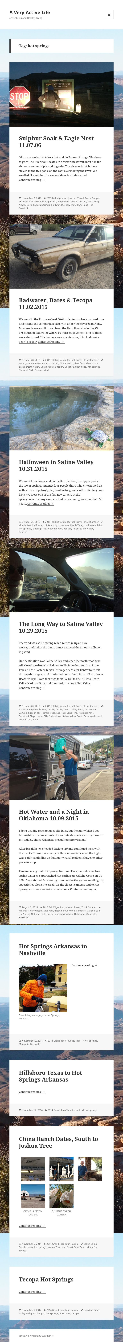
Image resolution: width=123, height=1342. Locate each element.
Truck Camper (92, 198)
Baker (86, 1243)
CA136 (51, 709)
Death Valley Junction (52, 366)
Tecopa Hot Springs (46, 1279)
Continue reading (32, 180)
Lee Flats (61, 712)
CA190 (59, 709)
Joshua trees (48, 712)
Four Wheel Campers (74, 910)
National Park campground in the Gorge (56, 880)
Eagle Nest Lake (66, 201)
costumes (64, 525)
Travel (80, 198)
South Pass (83, 716)
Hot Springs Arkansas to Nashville (53, 949)
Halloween (90, 525)
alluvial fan (25, 525)
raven (76, 528)
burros (42, 709)
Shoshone (65, 1313)
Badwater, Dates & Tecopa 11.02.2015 (56, 303)
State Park (76, 204)
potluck (67, 528)
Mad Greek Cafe (70, 1247)
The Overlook (37, 162)
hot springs (94, 201)
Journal (72, 198)
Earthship (81, 201)
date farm (79, 363)
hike (99, 525)
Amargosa (24, 363)
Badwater (36, 363)
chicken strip (50, 525)
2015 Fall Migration (56, 198)
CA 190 (54, 363)
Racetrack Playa (27, 716)
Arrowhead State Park (41, 910)
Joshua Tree (54, 1247)
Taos (85, 204)
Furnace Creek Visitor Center (57, 319)
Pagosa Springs (78, 157)
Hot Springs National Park (61, 871)
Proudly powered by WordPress (36, 1335)
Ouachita (91, 913)
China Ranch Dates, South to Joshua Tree (58, 1142)
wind (46, 370)
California (37, 525)
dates (22, 366)
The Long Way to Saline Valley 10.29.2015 (61, 627)
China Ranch (66, 363)
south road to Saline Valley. (73, 683)
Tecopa (38, 370)
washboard (96, 716)
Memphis (24, 1044)
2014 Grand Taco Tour (59, 1040)
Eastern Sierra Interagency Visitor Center (62, 670)
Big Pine (33, 709)
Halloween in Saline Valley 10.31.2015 (56, 465)
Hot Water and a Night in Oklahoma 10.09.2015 (54, 815)
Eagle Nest (50, 201)
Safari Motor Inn (89, 1247)
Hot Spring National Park (32, 913)
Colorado (39, 201)
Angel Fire (27, 201)
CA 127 (46, 363)
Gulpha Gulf (93, 910)
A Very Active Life (29, 12)
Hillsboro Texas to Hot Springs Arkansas (50, 1076)
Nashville (35, 1044)
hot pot (41, 1313)
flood (80, 709)
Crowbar (88, 1309)
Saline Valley (86, 528)
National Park (26, 370)
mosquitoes (66, 913)
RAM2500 (24, 917)
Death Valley (32, 366)
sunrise (23, 531)
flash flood (80, 366)
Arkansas (24, 910)
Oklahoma (79, 913)
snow (67, 204)
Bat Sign (23, 709)
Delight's (69, 366)
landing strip (39, 528)
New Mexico (25, 204)
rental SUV (42, 716)
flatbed (58, 910)
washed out (25, 719)
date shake (92, 363)
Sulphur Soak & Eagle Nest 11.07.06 (56, 141)
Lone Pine (72, 712)
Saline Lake (55, 716)
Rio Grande (57, 204)
